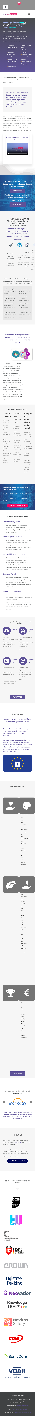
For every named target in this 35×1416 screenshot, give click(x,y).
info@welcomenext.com (23, 1405)
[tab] (17, 138)
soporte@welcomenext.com (20, 1409)
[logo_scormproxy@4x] (10, 14)
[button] (4, 1102)
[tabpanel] (17, 149)
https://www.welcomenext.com (23, 1412)
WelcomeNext (18, 1142)
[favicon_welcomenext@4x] (19, 2)
